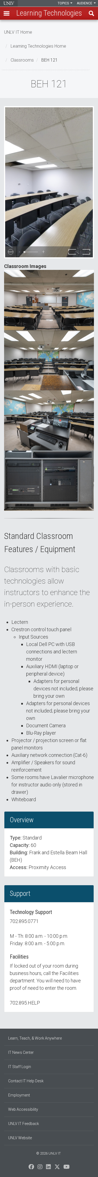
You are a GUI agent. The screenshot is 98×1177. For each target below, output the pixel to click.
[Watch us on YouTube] (66, 1168)
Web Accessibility (23, 1109)
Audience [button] (85, 3)
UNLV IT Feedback (23, 1123)
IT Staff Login (19, 1067)
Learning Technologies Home (38, 46)
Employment (19, 1095)
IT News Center (21, 1052)
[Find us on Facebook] (31, 1168)
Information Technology (9, 3)
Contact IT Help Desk (26, 1081)
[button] (6, 13)
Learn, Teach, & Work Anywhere (35, 1038)
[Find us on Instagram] (40, 1168)
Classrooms (22, 60)
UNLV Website (20, 1138)
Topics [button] (64, 3)
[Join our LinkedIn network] (48, 1168)
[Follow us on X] (57, 1168)
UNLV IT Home (18, 32)
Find (91, 13)
